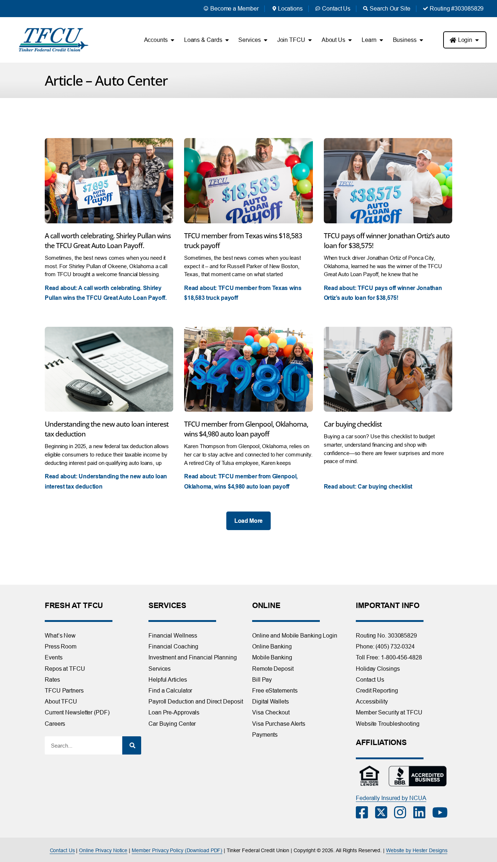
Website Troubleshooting (388, 723)
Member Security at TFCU (389, 712)
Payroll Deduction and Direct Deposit (195, 701)
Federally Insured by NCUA (391, 798)
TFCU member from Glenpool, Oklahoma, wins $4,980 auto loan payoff (246, 429)
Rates (52, 679)
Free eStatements (274, 690)
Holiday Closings (377, 668)
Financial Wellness (172, 635)
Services (159, 668)
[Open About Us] (350, 40)
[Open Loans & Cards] (227, 40)
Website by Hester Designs (417, 850)
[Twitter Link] (384, 812)
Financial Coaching (173, 646)
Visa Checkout (271, 712)
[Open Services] (266, 40)
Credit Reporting (377, 690)
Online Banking (272, 646)
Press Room (60, 646)
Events (53, 657)
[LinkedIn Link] (423, 812)
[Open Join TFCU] (310, 40)
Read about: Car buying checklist (368, 486)
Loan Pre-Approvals (173, 712)
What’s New (60, 635)
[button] (248, 521)
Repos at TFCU (65, 668)
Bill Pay (262, 679)
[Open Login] (477, 40)
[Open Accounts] (172, 40)
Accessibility (372, 701)
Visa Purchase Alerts (278, 723)
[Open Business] (421, 40)
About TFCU (61, 701)
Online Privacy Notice (103, 850)
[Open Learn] (381, 40)
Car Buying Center (172, 723)
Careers (55, 723)
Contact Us (370, 679)
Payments (265, 734)
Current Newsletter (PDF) (77, 712)
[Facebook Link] (365, 812)
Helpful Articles (167, 679)
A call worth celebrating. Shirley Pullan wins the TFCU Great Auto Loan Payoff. (108, 240)
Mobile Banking (272, 657)
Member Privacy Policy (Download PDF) (177, 850)
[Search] (131, 745)
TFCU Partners (64, 690)
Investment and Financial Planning (192, 657)
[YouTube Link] (442, 812)
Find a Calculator (170, 690)
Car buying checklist (353, 424)
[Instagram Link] (403, 812)
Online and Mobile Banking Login (294, 635)
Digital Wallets (270, 701)
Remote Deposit (273, 668)
